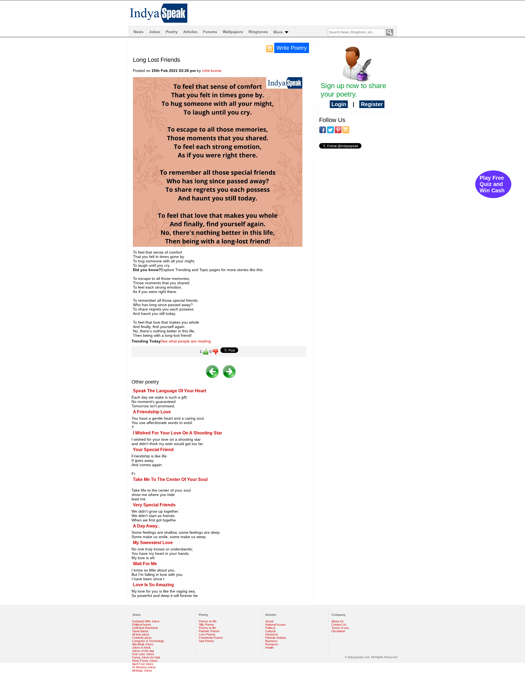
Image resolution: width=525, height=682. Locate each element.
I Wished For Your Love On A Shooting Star (177, 433)
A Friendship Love (152, 412)
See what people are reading (186, 341)
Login (338, 104)
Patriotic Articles (275, 637)
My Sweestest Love (153, 542)
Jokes (154, 32)
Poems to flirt (207, 627)
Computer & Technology (148, 641)
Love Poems (207, 634)
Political (270, 627)
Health (269, 647)
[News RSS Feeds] (269, 48)
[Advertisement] (357, 192)
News (138, 32)
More (278, 32)
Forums (210, 32)
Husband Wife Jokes (146, 621)
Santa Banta (140, 631)
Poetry (172, 32)
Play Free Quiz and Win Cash (492, 184)
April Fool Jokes (142, 664)
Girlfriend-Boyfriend (145, 627)
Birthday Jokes (142, 670)
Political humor (141, 624)
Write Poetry (291, 48)
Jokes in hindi (141, 647)
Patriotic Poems (209, 631)
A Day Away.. (146, 526)
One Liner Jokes (143, 654)
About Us (337, 621)
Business (271, 641)
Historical (271, 634)
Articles (190, 32)
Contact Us (338, 624)
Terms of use (340, 627)
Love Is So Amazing (153, 584)
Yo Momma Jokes (144, 667)
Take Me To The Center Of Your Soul (170, 479)
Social (269, 621)
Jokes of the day (143, 650)
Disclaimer (338, 631)
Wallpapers (233, 32)
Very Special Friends (154, 505)
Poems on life (208, 621)
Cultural (270, 631)
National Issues (275, 624)
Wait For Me (145, 563)
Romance (271, 644)
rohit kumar (212, 70)
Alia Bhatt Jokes (142, 644)
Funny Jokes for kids (146, 657)
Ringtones (258, 32)
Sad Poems (206, 641)
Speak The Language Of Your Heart (169, 390)
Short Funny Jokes (145, 660)
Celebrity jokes (142, 637)
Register (372, 104)
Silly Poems (206, 624)
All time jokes (140, 634)
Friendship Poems (211, 637)
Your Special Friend (153, 449)
